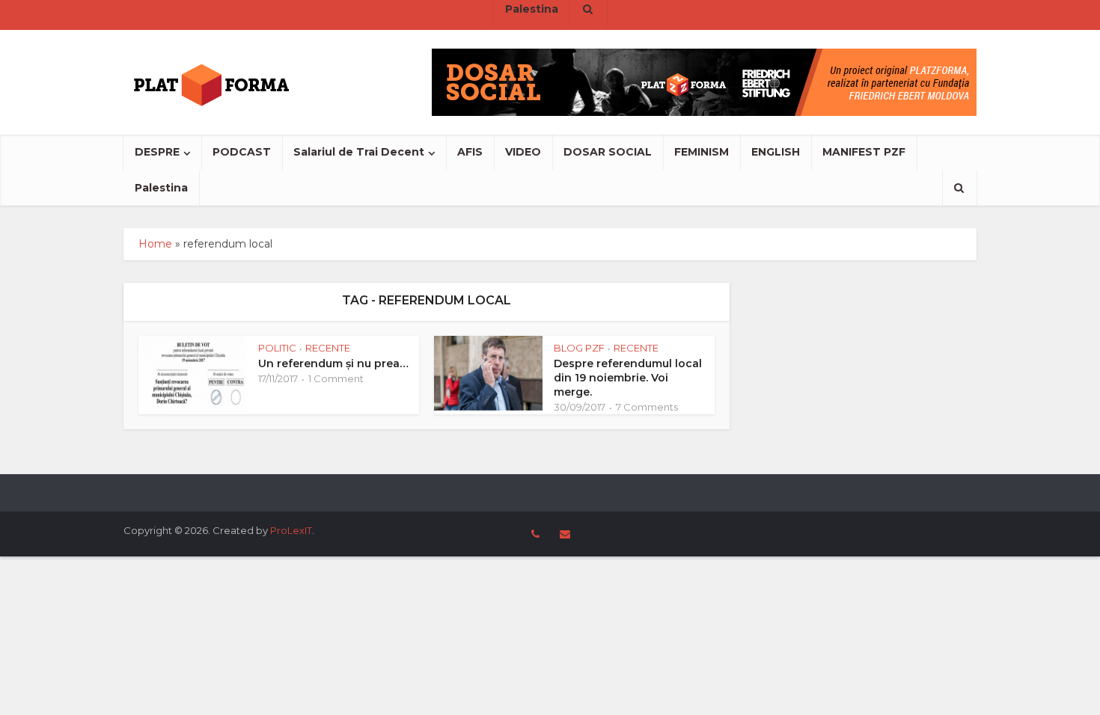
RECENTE (327, 348)
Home (155, 244)
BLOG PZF (579, 348)
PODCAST (242, 152)
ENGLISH (775, 152)
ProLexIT (291, 530)
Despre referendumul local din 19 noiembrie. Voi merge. (628, 378)
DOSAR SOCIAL (607, 152)
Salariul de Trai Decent (358, 152)
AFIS (470, 152)
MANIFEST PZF (863, 152)
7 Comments (647, 407)
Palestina (161, 187)
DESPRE (157, 152)
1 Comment (336, 378)
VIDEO (523, 152)
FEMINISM (701, 152)
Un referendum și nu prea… (333, 363)
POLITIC (277, 348)
